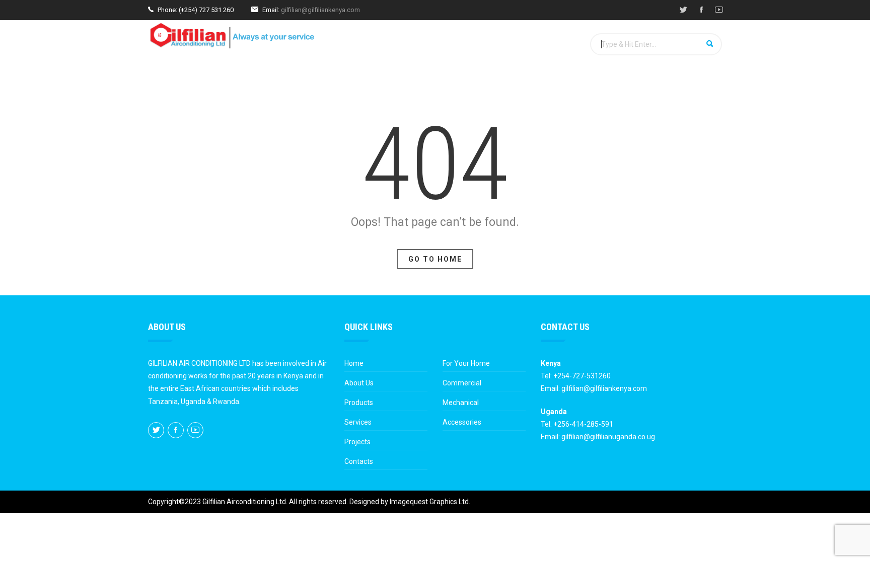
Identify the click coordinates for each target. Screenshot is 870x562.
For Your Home (466, 363)
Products (269, 81)
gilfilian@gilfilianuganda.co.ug (608, 437)
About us (216, 81)
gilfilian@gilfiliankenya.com (320, 10)
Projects (373, 81)
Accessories (462, 422)
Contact (424, 81)
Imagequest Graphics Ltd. (430, 502)
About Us (359, 383)
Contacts (358, 461)
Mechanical (461, 402)
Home (171, 81)
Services (321, 81)
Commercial (462, 383)
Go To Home (435, 259)
